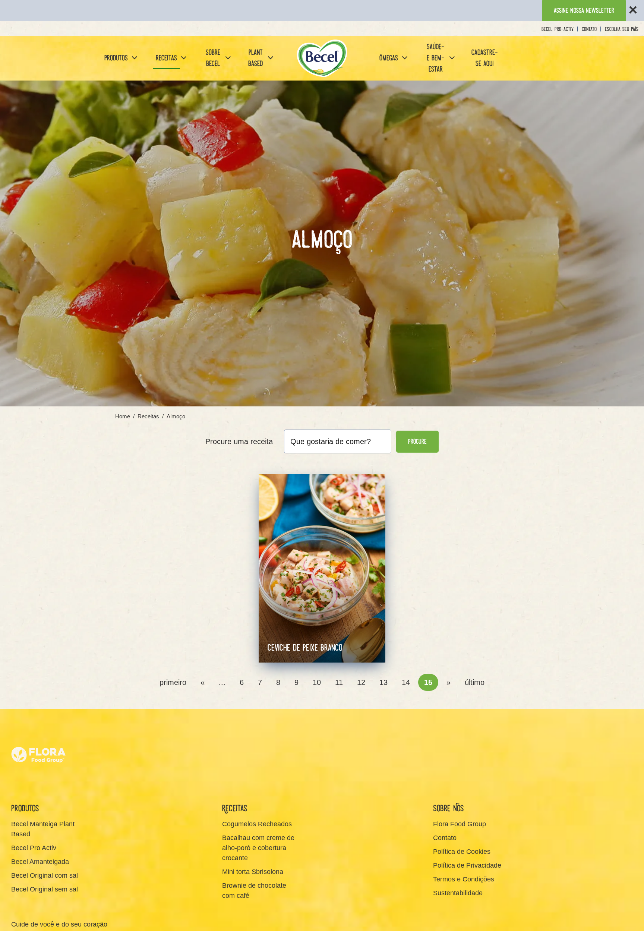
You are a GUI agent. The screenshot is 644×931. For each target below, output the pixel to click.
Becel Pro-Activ (558, 29)
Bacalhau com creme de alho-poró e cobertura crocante (258, 848)
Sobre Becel (213, 58)
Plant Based (255, 58)
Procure (417, 441)
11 (339, 682)
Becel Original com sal (44, 875)
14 (406, 682)
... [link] (222, 682)
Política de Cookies (461, 851)
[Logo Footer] (39, 732)
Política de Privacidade (467, 865)
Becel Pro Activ (33, 848)
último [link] (474, 682)
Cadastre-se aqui (484, 58)
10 (317, 682)
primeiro (173, 682)
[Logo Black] (322, 58)
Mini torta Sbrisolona (252, 871)
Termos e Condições (463, 879)
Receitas (166, 58)
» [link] (448, 682)
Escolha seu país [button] (621, 29)
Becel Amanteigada (40, 861)
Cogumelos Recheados (257, 824)
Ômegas (388, 58)
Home (122, 416)
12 (361, 682)
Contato (589, 29)
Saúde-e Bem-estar (435, 58)
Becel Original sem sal (44, 889)
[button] (134, 58)
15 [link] (428, 682)
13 (383, 682)
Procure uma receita (239, 441)
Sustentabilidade (458, 893)
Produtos (116, 58)
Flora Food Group (459, 824)
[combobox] (337, 441)
